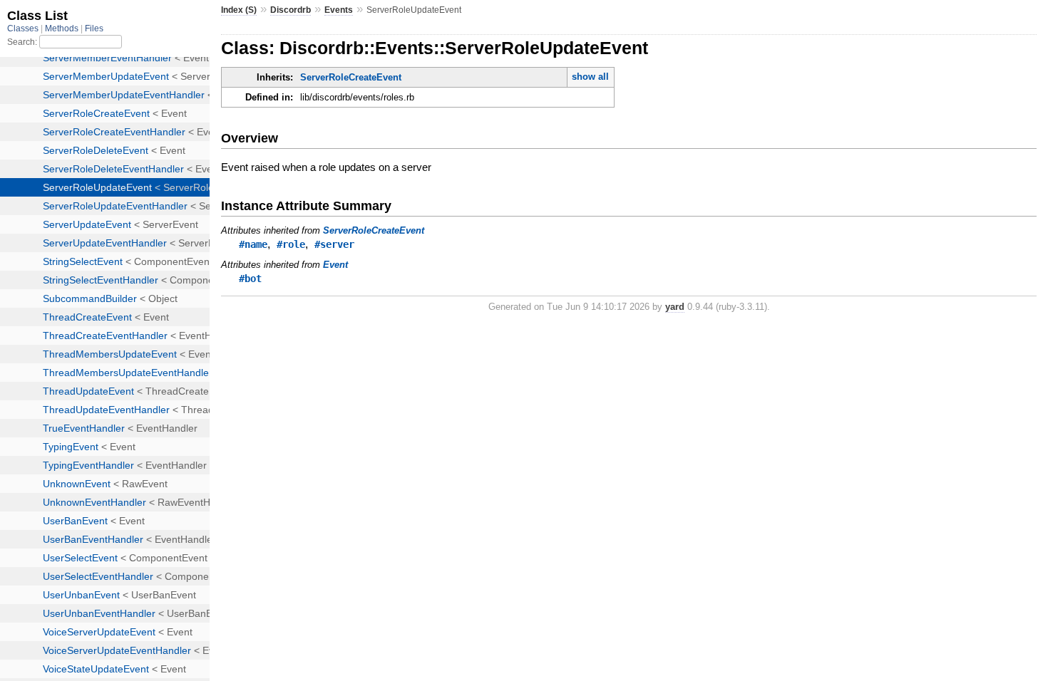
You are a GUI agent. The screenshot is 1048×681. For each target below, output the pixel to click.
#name (253, 244)
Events (338, 10)
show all (590, 76)
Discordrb (290, 10)
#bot (250, 278)
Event (335, 264)
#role (291, 244)
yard (674, 306)
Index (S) (239, 10)
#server (334, 244)
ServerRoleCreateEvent (350, 77)
